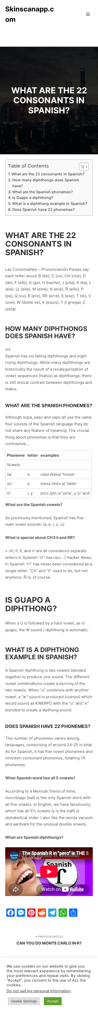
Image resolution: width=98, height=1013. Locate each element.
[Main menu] (88, 14)
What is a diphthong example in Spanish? (49, 203)
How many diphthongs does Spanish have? (45, 183)
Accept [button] (53, 1001)
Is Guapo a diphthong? (32, 197)
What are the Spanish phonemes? (42, 192)
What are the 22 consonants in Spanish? (47, 174)
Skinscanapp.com (29, 14)
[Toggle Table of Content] (81, 166)
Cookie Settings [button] (24, 1001)
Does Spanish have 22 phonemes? (43, 209)
